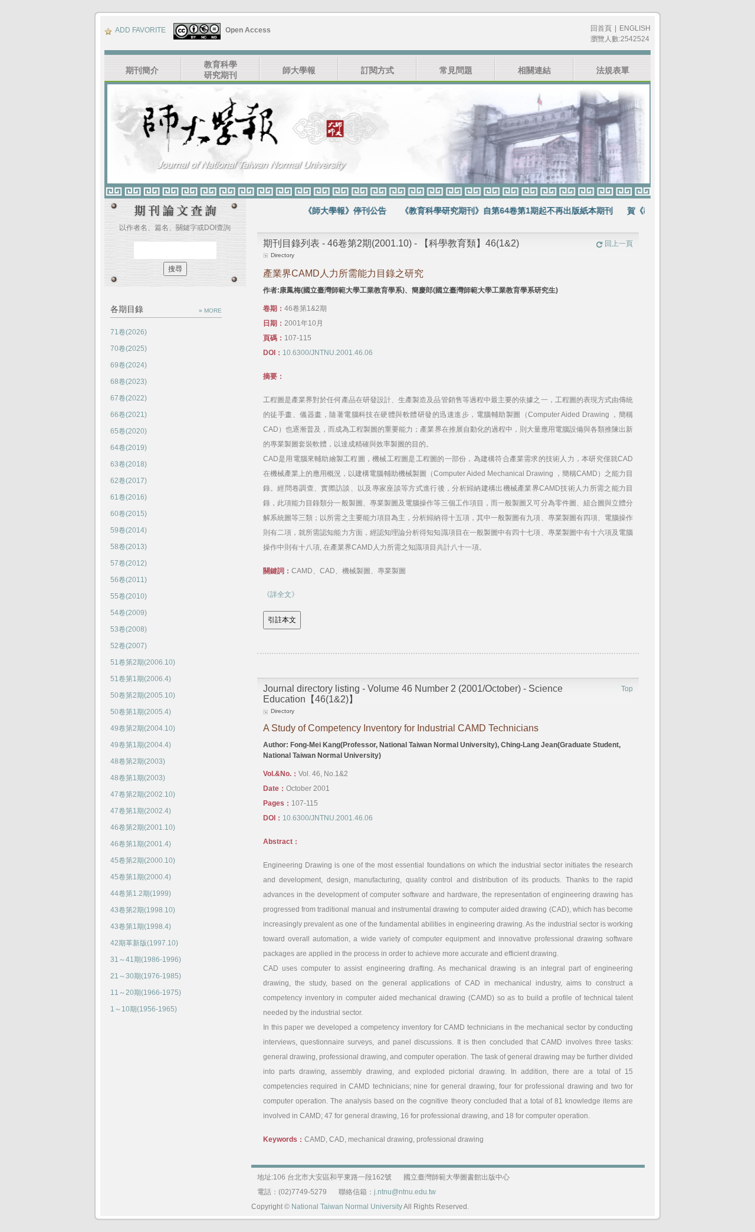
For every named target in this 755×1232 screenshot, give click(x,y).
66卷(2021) (128, 414)
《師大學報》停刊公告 (324, 210)
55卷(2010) (128, 596)
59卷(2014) (128, 530)
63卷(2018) (128, 464)
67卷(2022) (128, 398)
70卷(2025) (128, 348)
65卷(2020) (128, 431)
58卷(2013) (128, 547)
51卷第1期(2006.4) (140, 679)
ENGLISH (635, 28)
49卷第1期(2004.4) (140, 745)
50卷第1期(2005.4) (140, 712)
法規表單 (612, 70)
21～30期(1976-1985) (145, 976)
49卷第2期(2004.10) (142, 728)
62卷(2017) (128, 481)
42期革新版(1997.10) (144, 943)
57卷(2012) (128, 563)
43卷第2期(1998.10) (142, 910)
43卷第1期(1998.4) (140, 926)
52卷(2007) (128, 646)
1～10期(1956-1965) (143, 1009)
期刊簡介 (142, 70)
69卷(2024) (128, 365)
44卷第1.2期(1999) (140, 893)
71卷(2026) (128, 332)
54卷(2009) (128, 613)
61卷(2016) (128, 497)
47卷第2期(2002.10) (142, 794)
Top (627, 689)
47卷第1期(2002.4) (140, 811)
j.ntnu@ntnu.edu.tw (405, 1192)
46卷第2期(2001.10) (142, 827)
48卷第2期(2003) (137, 761)
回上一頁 (619, 243)
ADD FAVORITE (140, 30)
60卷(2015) (128, 514)
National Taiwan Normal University (346, 1207)
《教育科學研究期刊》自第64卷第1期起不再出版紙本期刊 (485, 210)
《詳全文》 (280, 594)
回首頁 (601, 28)
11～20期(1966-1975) (145, 992)
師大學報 (299, 70)
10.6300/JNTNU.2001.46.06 (328, 353)
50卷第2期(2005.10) (142, 695)
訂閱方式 (377, 70)
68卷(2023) (128, 381)
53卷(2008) (128, 629)
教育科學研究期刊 (220, 70)
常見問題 (455, 70)
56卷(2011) (128, 580)
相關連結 (534, 70)
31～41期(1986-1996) (145, 959)
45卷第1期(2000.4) (140, 877)
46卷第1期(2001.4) (140, 844)
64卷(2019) (128, 447)
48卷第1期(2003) (137, 778)
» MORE (210, 310)
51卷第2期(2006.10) (142, 662)
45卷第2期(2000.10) (142, 860)
